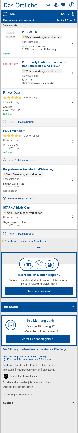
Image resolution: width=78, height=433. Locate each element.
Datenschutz (49, 369)
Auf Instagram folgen (40, 382)
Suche (23, 356)
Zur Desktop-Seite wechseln (17, 394)
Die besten (11, 306)
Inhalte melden (48, 365)
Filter (12, 14)
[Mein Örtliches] (57, 5)
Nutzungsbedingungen (28, 369)
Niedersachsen (28, 349)
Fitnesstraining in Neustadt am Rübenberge (29, 359)
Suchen (8, 402)
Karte (65, 14)
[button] (20, 376)
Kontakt (34, 365)
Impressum (8, 369)
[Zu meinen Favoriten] (63, 5)
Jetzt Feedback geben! (38, 339)
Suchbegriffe (21, 365)
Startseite (8, 365)
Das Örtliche (9, 349)
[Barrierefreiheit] (72, 5)
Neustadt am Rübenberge (53, 349)
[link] (72, 14)
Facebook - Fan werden (15, 382)
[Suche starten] (48, 5)
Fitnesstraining (38, 356)
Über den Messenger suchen (18, 387)
